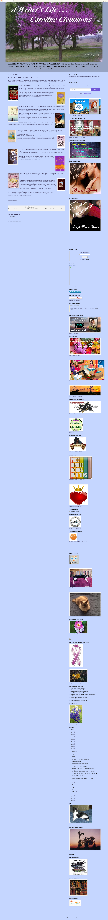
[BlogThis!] (29, 207)
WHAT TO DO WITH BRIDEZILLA (78, 765)
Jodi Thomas (37, 208)
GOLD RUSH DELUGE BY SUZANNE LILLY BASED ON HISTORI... (85, 773)
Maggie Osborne (60, 208)
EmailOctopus (88, 93)
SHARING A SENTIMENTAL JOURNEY (79, 766)
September (74, 756)
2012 (72, 796)
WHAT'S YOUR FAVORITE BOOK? (78, 775)
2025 (72, 731)
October (73, 754)
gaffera (68, 917)
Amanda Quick (13, 208)
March (73, 789)
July (72, 782)
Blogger (75, 917)
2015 (72, 748)
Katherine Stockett (48, 208)
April (73, 787)
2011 (72, 798)
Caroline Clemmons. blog (20, 208)
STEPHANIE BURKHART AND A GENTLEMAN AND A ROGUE (84, 777)
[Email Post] (25, 206)
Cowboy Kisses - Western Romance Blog (78, 688)
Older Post (63, 219)
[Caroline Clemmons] (73, 284)
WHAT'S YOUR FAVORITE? (77, 761)
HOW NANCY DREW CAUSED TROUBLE (80, 763)
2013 (72, 795)
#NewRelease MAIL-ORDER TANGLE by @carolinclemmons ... (83, 768)
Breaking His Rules (75, 770)
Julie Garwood (42, 208)
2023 (72, 734)
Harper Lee (33, 208)
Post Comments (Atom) (16, 221)
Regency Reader (73, 698)
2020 (72, 739)
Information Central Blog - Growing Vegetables (79, 689)
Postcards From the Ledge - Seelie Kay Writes (79, 697)
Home (36, 219)
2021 (72, 737)
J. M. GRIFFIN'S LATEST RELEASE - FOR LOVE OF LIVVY (83, 771)
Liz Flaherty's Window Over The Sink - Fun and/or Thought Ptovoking (83, 694)
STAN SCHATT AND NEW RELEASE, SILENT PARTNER (82, 778)
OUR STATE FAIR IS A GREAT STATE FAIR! (80, 759)
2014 (72, 749)
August (73, 780)
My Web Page (73, 695)
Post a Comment (12, 216)
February (73, 791)
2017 (72, 744)
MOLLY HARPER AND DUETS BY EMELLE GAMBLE (82, 758)
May (73, 786)
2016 (72, 746)
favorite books (28, 208)
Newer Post (10, 219)
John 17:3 (71, 79)
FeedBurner (87, 259)
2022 (72, 736)
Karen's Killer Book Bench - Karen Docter (78, 692)
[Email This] (28, 207)
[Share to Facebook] (32, 207)
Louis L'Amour (54, 208)
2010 (72, 800)
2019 (72, 741)
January (73, 793)
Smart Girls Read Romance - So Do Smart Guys (79, 700)
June (73, 784)
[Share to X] (30, 207)
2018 (72, 743)
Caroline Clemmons (72, 265)
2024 (72, 732)
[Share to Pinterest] (33, 207)
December (74, 751)
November (74, 753)
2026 (72, 729)
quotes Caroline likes (74, 305)
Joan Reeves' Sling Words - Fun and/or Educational (79, 691)
